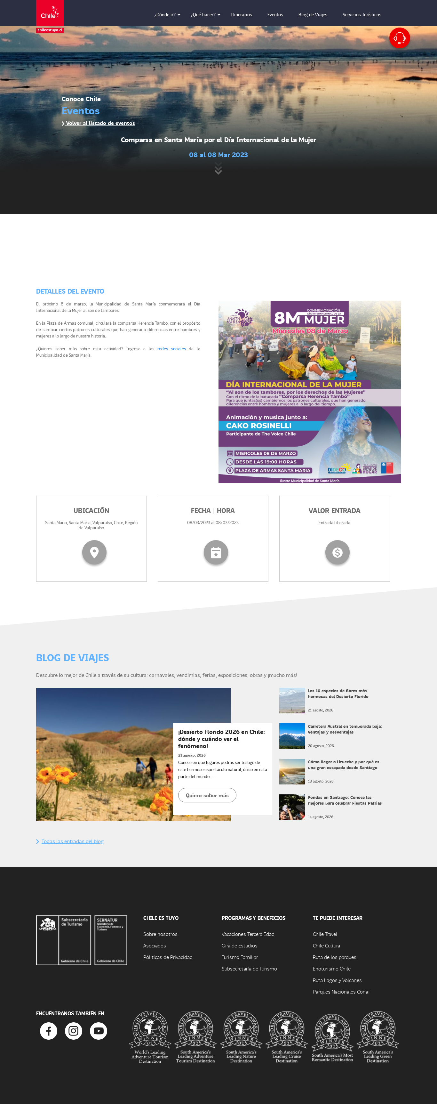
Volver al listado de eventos (100, 122)
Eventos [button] (275, 14)
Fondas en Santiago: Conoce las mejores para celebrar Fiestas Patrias (345, 800)
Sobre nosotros (160, 933)
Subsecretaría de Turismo (249, 968)
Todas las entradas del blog (73, 841)
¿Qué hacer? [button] (203, 14)
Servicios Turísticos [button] (362, 14)
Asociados (154, 945)
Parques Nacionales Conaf (341, 991)
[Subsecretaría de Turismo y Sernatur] (81, 939)
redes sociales (171, 348)
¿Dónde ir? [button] (165, 14)
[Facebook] (48, 1030)
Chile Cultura (326, 945)
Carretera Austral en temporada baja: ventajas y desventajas (345, 729)
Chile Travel (325, 933)
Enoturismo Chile (332, 968)
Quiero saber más (207, 795)
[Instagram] (73, 1030)
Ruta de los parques (334, 957)
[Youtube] (98, 1030)
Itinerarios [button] (241, 14)
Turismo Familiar (240, 957)
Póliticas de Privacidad (168, 957)
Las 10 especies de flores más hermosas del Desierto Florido (338, 693)
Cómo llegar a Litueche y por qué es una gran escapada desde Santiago (343, 764)
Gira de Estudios (240, 945)
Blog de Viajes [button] (312, 14)
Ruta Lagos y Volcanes (337, 980)
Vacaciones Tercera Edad (248, 933)
